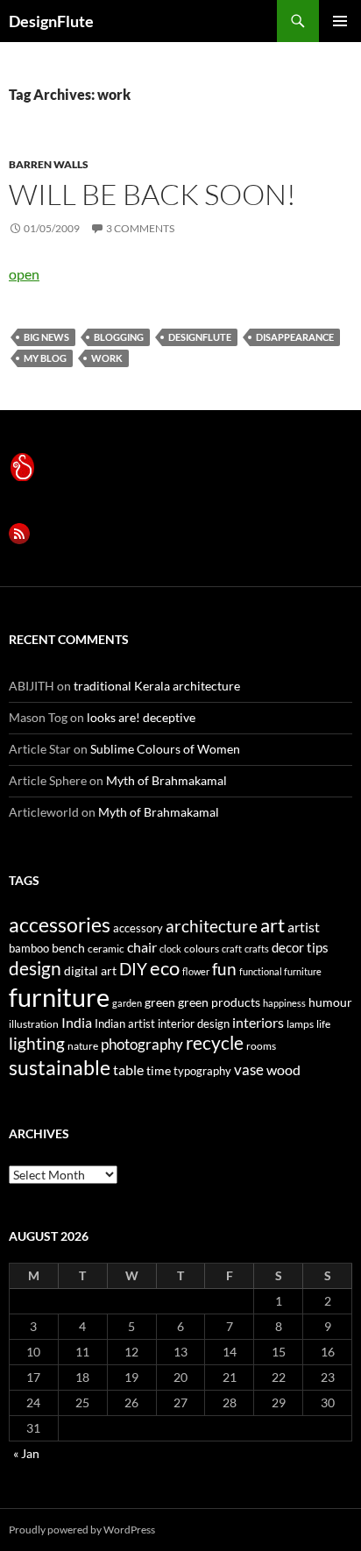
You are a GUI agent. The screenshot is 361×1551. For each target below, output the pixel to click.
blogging (119, 337)
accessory (138, 928)
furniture (59, 996)
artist (303, 926)
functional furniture (280, 971)
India (76, 1022)
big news (46, 337)
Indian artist (125, 1023)
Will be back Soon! (152, 194)
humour (330, 1002)
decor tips (300, 947)
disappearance (295, 337)
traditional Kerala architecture (157, 685)
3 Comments (140, 228)
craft (232, 948)
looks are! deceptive (141, 717)
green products (219, 1002)
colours (201, 948)
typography (202, 1071)
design (35, 968)
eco (165, 968)
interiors (258, 1022)
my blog (45, 358)
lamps (300, 1023)
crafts (256, 948)
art (272, 925)
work (107, 358)
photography (142, 1044)
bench (68, 947)
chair (142, 946)
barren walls (48, 164)
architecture (212, 926)
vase (249, 1069)
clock (170, 948)
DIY (133, 969)
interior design (194, 1023)
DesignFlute (51, 21)
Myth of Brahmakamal (166, 780)
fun (224, 969)
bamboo (29, 948)
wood (283, 1069)
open (24, 274)
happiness (284, 1003)
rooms (261, 1045)
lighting (37, 1043)
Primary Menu (340, 21)
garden (127, 1003)
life (323, 1023)
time (158, 1070)
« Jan (26, 1453)
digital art (90, 970)
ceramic (106, 948)
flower (195, 971)
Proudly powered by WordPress (82, 1529)
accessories (59, 924)
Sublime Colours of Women (165, 748)
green (160, 1002)
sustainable (59, 1067)
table (128, 1069)
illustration (34, 1023)
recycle (215, 1042)
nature (82, 1045)
